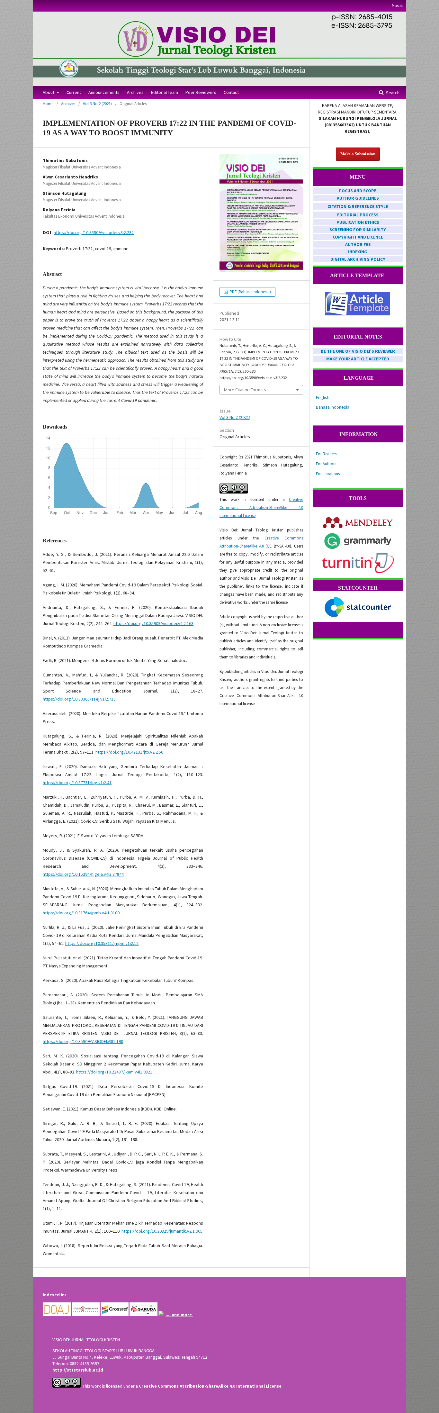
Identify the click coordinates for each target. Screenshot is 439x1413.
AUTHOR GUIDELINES (358, 198)
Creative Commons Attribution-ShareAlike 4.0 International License (261, 507)
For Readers (326, 454)
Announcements (104, 92)
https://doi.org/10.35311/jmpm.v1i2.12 (102, 943)
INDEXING (357, 252)
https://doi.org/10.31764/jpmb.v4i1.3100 (81, 913)
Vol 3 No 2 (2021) (97, 103)
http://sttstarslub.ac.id (77, 1370)
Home (48, 103)
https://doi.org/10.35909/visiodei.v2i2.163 (153, 623)
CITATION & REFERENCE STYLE (357, 206)
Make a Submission (357, 153)
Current (74, 92)
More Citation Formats (245, 390)
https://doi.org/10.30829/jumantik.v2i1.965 (161, 1231)
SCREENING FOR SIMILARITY (357, 229)
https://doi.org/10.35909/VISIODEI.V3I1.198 (83, 1041)
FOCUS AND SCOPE (357, 191)
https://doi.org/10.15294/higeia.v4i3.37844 (83, 874)
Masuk (397, 5)
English (322, 397)
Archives (135, 92)
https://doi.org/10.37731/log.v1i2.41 (77, 782)
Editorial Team (164, 92)
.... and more (179, 1315)
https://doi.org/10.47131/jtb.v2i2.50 (129, 752)
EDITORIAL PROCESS (358, 215)
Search (392, 92)
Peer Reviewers (200, 92)
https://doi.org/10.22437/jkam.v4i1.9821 (114, 1072)
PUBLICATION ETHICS (357, 222)
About (49, 92)
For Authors (326, 463)
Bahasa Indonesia (332, 407)
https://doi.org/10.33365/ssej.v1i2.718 (79, 699)
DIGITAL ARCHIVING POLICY (357, 259)
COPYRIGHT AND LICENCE (358, 237)
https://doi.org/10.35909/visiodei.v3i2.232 (94, 232)
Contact (231, 92)
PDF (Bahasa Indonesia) (249, 291)
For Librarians (328, 473)
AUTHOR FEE (358, 244)
